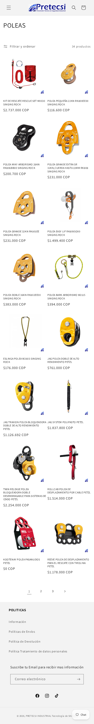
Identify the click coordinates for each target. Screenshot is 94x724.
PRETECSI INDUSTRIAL (38, 715)
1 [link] (29, 591)
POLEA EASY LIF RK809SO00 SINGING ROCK (63, 233)
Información (17, 622)
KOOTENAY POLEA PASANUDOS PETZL (21, 561)
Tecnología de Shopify (64, 715)
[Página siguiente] (65, 591)
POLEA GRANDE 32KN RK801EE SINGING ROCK (21, 233)
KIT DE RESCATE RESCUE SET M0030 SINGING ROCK (24, 102)
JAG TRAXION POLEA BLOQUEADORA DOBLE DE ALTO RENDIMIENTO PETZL (24, 425)
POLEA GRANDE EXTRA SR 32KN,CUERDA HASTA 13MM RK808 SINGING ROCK (67, 168)
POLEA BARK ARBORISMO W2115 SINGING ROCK (66, 296)
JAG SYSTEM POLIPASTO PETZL (65, 422)
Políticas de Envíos (22, 632)
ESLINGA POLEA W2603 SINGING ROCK (22, 360)
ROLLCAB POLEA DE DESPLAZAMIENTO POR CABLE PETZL (69, 490)
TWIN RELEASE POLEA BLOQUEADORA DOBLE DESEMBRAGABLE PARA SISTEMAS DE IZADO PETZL (24, 494)
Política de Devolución (24, 641)
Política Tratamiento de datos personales (38, 651)
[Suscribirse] (79, 679)
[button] (9, 7)
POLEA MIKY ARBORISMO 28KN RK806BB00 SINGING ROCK (21, 166)
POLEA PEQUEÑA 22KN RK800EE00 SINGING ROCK (68, 102)
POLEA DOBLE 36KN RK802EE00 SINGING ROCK (22, 296)
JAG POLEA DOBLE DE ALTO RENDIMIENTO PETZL (63, 360)
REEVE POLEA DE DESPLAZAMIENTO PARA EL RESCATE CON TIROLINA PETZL (68, 563)
